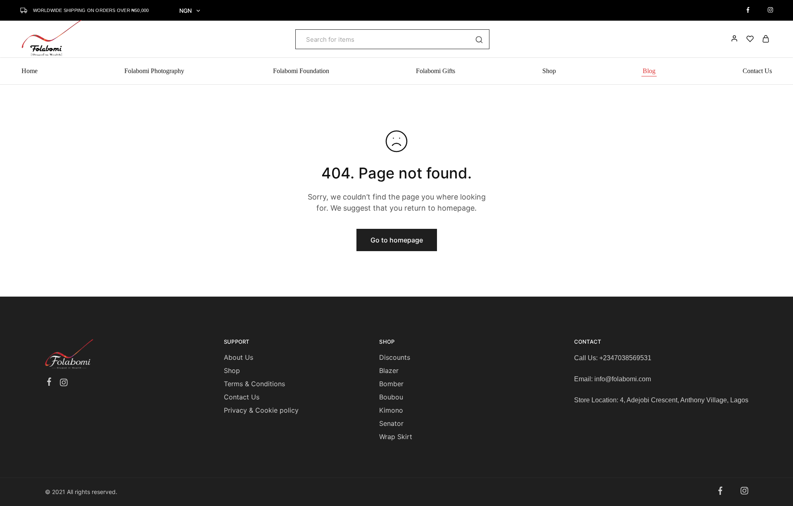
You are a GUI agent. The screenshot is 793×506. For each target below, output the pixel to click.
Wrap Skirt (395, 436)
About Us (238, 357)
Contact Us (757, 70)
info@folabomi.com (622, 378)
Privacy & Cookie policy (261, 410)
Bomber (391, 384)
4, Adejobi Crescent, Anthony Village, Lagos (684, 400)
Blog (649, 70)
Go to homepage (396, 240)
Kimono (391, 410)
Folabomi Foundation (301, 70)
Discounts (394, 357)
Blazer (389, 370)
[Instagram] (63, 384)
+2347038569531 (625, 357)
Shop (549, 70)
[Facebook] (49, 383)
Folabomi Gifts (435, 70)
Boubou (391, 397)
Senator (391, 423)
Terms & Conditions (254, 384)
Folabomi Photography (155, 70)
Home (29, 70)
